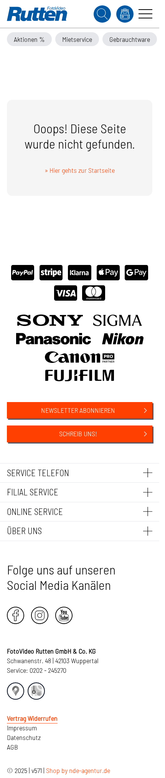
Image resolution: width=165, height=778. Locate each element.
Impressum (22, 727)
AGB (12, 747)
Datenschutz (24, 737)
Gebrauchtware (129, 39)
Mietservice (77, 39)
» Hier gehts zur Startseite (80, 170)
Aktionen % (29, 39)
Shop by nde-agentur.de (78, 770)
